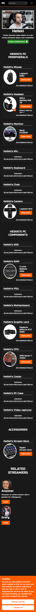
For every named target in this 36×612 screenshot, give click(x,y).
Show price (25, 80)
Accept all (18, 608)
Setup (5, 502)
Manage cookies (18, 602)
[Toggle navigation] (31, 3)
